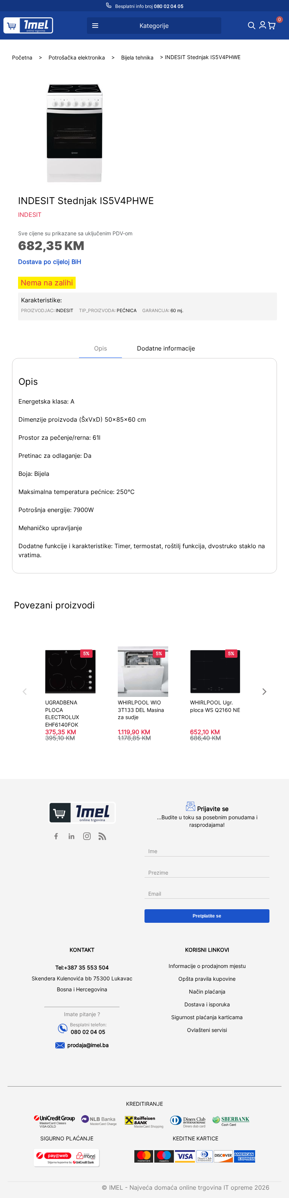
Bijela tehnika (137, 57)
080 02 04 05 (88, 1032)
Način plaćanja (207, 991)
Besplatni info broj (148, 6)
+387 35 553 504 (86, 967)
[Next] (263, 691)
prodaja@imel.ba (88, 1045)
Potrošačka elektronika (77, 57)
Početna (22, 57)
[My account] (262, 26)
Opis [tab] (100, 348)
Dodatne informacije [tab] (166, 348)
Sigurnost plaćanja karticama (207, 1017)
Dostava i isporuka (207, 1004)
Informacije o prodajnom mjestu (207, 966)
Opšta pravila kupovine (207, 978)
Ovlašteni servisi (207, 1030)
